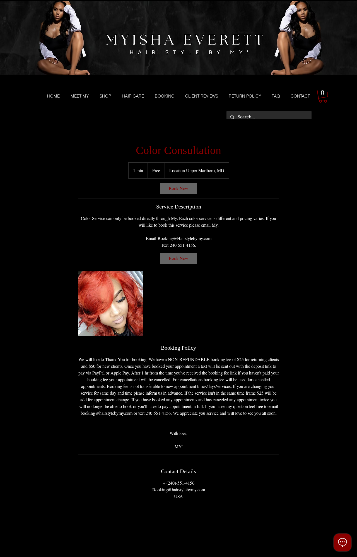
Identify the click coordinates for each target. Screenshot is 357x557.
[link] (178, 188)
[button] (323, 96)
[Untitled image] (110, 303)
